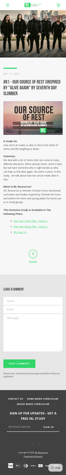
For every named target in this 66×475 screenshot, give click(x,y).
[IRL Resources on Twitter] (33, 443)
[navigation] (7, 5)
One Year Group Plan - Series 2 (30, 226)
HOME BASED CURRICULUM (42, 398)
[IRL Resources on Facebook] (27, 443)
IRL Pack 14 (20, 232)
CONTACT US (15, 398)
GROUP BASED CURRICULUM (33, 404)
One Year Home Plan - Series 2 (30, 221)
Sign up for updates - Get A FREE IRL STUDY (33, 416)
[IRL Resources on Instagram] (38, 443)
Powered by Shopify (33, 456)
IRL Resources (41, 452)
